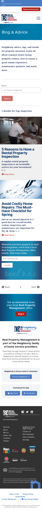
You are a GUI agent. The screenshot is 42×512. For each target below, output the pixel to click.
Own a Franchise (28, 437)
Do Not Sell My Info (9, 499)
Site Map (26, 440)
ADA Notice (19, 471)
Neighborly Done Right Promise (29, 428)
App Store (14, 393)
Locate (7, 265)
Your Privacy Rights (31, 499)
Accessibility (20, 497)
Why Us (6, 432)
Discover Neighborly (19, 377)
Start (21, 314)
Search (4, 86)
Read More (9, 174)
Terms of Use (14, 494)
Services (6, 427)
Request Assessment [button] (31, 9)
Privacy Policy (28, 494)
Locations (6, 438)
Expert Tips (7, 435)
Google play (30, 393)
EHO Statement (28, 434)
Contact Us (27, 431)
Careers (6, 441)
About (5, 430)
